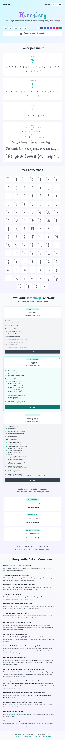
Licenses (16, 736)
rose (57, 28)
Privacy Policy (27, 736)
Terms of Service (46, 736)
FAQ (21, 736)
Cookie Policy (36, 736)
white (38, 28)
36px (15, 28)
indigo (48, 28)
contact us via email (14, 695)
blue (45, 28)
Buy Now (32, 351)
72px (25, 28)
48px (20, 28)
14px (5, 28)
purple (51, 28)
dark (41, 28)
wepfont (21, 734)
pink (54, 28)
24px (10, 28)
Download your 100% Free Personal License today (32, 549)
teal (60, 28)
